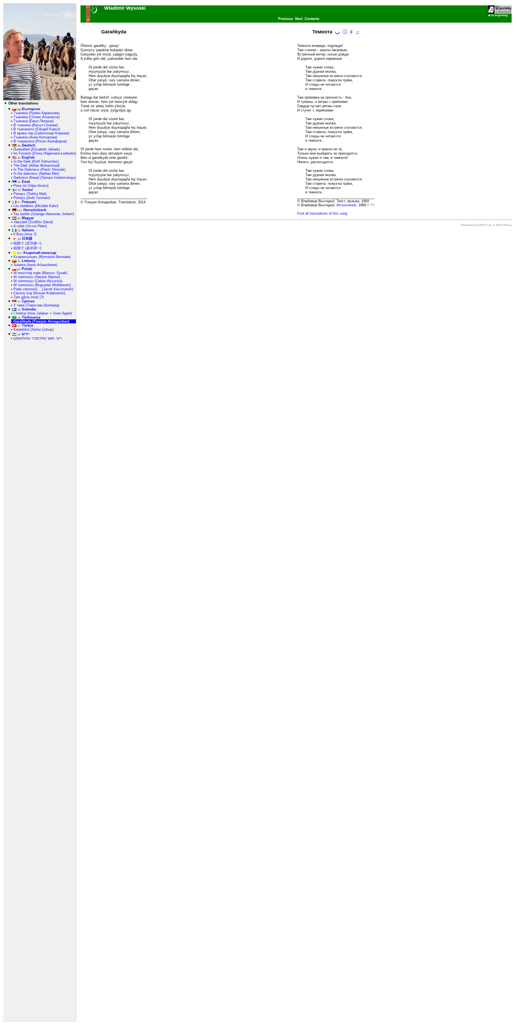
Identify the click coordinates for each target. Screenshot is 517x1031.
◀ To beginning (498, 15)
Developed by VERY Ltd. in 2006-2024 (485, 224)
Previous (285, 19)
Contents (312, 19)
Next (298, 19)
